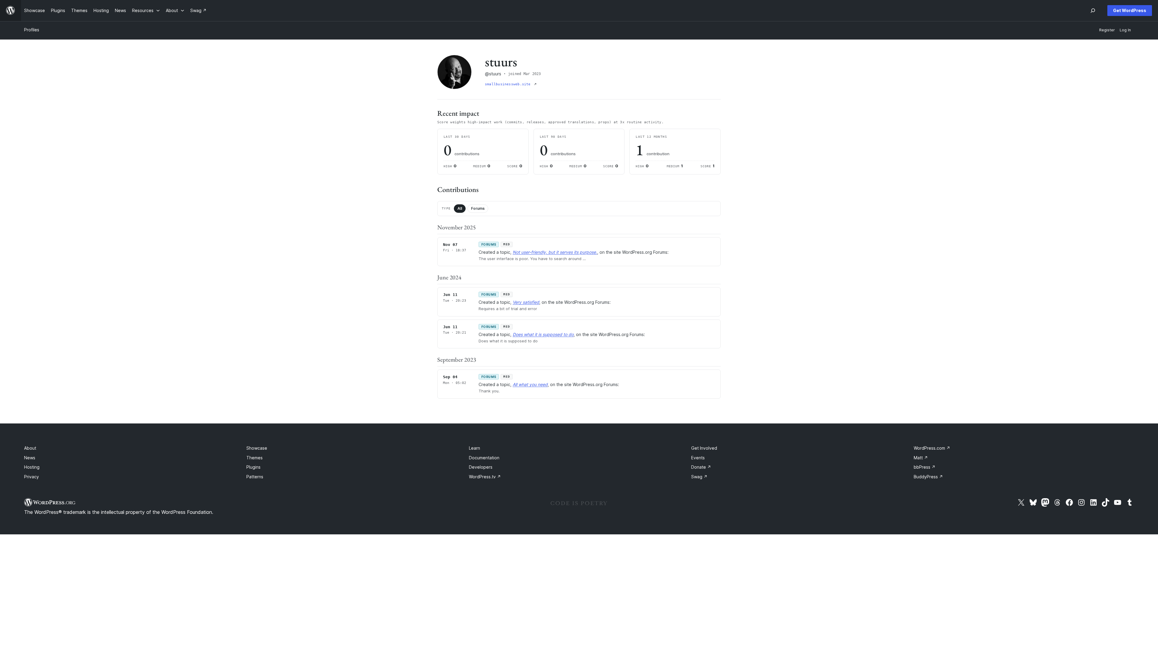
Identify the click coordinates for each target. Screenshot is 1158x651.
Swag (699, 476)
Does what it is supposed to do (543, 334)
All (459, 208)
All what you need (530, 384)
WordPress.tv (485, 476)
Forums (478, 208)
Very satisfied (526, 302)
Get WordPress (1129, 10)
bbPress (924, 467)
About (30, 448)
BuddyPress (928, 476)
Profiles (31, 29)
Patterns (254, 476)
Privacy (31, 476)
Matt (921, 457)
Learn (474, 448)
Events (698, 457)
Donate (701, 467)
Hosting (32, 467)
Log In (1125, 30)
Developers (480, 467)
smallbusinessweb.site (509, 84)
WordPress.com (932, 448)
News (29, 457)
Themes (254, 457)
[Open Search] (1092, 10)
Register (1107, 30)
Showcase (256, 448)
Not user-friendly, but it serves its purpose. (555, 252)
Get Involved (704, 448)
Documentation (484, 457)
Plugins (253, 467)
